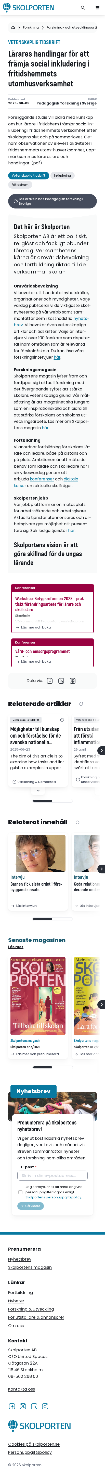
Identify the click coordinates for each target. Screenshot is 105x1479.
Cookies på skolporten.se (34, 1444)
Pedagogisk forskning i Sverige (66, 103)
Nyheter (16, 1301)
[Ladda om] (81, 704)
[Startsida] (13, 27)
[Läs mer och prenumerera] (37, 996)
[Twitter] (23, 1406)
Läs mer (15, 946)
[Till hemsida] (39, 1427)
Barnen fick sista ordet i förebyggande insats (36, 887)
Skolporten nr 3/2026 (25, 1047)
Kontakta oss (21, 1389)
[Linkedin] (61, 680)
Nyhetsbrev (19, 1259)
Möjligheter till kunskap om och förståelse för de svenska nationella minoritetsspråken (35, 736)
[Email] (72, 680)
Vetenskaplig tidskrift (34, 42)
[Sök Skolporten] (83, 7)
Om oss (16, 1326)
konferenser (42, 479)
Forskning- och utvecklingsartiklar (75, 27)
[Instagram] (45, 1406)
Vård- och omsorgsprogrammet (42, 652)
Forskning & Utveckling (31, 1309)
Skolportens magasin (30, 1267)
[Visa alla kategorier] (62, 720)
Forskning (31, 27)
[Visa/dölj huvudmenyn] (97, 7)
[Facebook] (50, 680)
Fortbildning (20, 1292)
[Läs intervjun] (37, 853)
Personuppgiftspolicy (30, 1452)
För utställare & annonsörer (36, 1317)
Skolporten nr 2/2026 (89, 1047)
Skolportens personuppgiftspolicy (53, 1197)
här (57, 357)
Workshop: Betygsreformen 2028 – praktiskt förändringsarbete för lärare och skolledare (50, 604)
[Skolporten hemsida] (28, 7)
